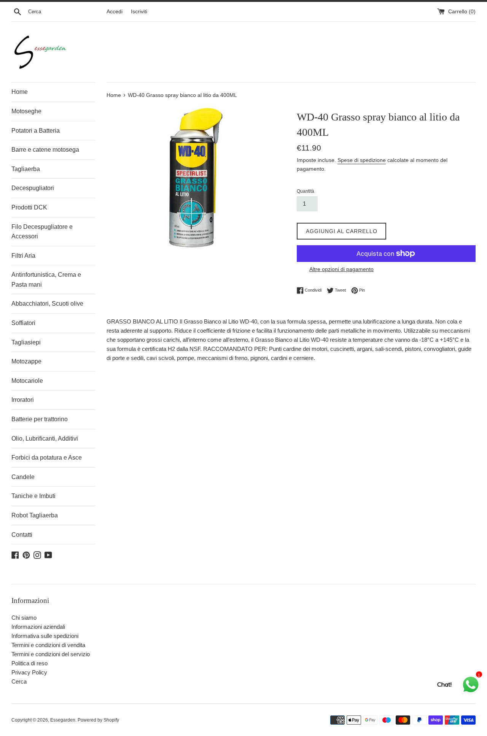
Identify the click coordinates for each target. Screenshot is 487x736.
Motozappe (26, 361)
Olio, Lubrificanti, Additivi (44, 438)
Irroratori (22, 400)
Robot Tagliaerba (34, 515)
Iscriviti (139, 11)
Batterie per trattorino (39, 419)
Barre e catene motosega (45, 149)
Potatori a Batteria (35, 130)
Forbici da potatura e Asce (46, 457)
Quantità (305, 191)
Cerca (19, 681)
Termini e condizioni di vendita (48, 645)
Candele (23, 477)
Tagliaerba (25, 169)
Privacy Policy (29, 672)
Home (19, 92)
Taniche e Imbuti (33, 496)
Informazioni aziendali (38, 626)
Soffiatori (23, 323)
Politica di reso (29, 663)
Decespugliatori (32, 188)
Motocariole (27, 381)
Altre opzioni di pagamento (341, 269)
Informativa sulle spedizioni (44, 636)
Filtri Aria (23, 255)
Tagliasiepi (26, 342)
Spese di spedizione (361, 160)
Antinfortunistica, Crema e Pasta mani (46, 279)
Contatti (21, 534)
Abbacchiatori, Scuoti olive (47, 303)
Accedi (115, 11)
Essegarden (62, 720)
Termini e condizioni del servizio (50, 654)
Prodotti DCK (29, 207)
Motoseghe (26, 111)
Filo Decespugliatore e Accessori (42, 232)
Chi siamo (24, 617)
